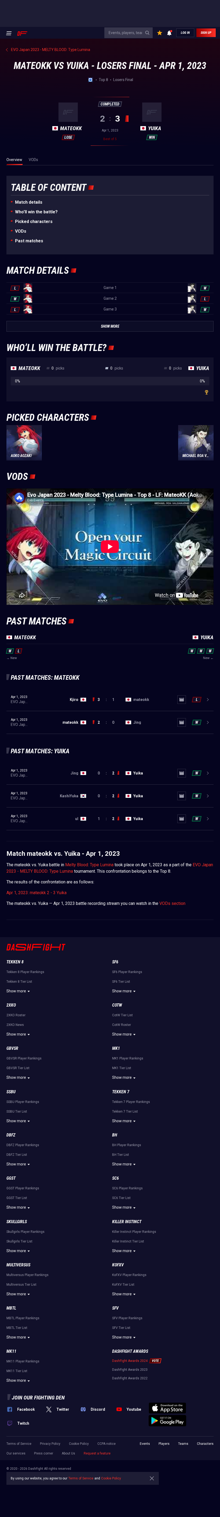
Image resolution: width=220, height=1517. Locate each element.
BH (114, 1135)
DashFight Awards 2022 (130, 1378)
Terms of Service (18, 1444)
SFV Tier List (121, 1328)
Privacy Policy (50, 1444)
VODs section (172, 903)
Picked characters (34, 221)
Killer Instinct (126, 1221)
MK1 (116, 1048)
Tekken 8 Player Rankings (25, 972)
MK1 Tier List (121, 1068)
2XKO (11, 1005)
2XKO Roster (15, 1015)
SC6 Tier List (121, 1198)
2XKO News (15, 1025)
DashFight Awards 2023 (130, 1370)
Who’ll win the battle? (36, 211)
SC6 (115, 1178)
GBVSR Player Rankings (24, 1058)
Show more (16, 991)
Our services (15, 1453)
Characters (205, 1444)
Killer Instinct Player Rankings (134, 1232)
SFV (115, 1308)
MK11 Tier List (16, 1371)
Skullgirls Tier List (19, 1241)
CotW (117, 1005)
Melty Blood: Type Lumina (89, 864)
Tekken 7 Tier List (125, 1111)
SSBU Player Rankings (22, 1102)
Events (145, 1444)
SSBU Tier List (16, 1111)
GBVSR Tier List (18, 1068)
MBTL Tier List (16, 1328)
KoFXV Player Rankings (129, 1275)
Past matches (29, 240)
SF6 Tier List (121, 982)
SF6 (115, 961)
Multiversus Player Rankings (27, 1275)
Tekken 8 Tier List (19, 982)
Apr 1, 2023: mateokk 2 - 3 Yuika (36, 892)
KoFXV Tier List (123, 1284)
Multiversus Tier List (21, 1284)
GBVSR (12, 1048)
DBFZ (10, 1135)
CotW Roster (121, 1025)
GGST (11, 1178)
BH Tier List (120, 1155)
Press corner (43, 1453)
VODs (20, 231)
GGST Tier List (16, 1198)
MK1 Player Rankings (127, 1058)
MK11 (11, 1351)
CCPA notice (106, 1444)
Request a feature (97, 1453)
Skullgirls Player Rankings (25, 1232)
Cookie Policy (79, 1444)
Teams (183, 1444)
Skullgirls (16, 1221)
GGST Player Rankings (22, 1188)
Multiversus (18, 1264)
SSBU (11, 1091)
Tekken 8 (15, 961)
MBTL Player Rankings (22, 1318)
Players (164, 1444)
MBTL (11, 1308)
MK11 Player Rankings (22, 1361)
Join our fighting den (38, 1397)
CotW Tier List (122, 1015)
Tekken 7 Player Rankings (131, 1102)
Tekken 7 (120, 1091)
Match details (28, 202)
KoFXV (118, 1264)
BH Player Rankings (126, 1145)
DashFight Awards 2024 (130, 1361)
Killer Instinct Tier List (128, 1241)
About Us (68, 1453)
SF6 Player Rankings (127, 972)
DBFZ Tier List (16, 1155)
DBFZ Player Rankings (22, 1145)
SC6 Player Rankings (127, 1188)
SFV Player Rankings (127, 1318)
